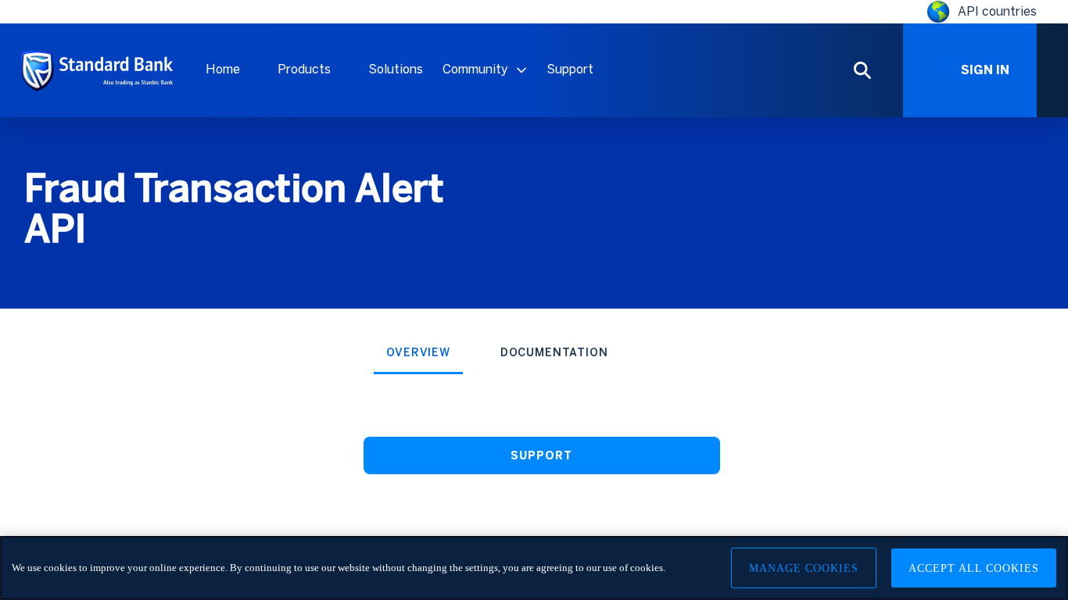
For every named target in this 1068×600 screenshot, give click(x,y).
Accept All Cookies (974, 568)
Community (475, 69)
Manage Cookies (803, 568)
